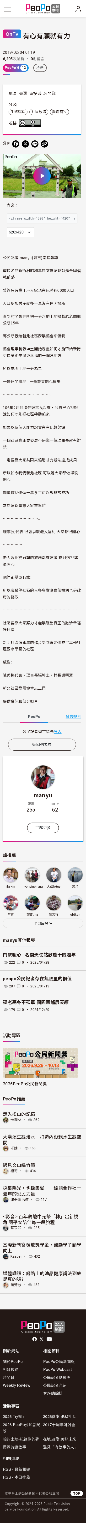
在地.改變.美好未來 (59, 1439)
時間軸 (9, 1377)
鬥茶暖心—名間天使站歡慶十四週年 (39, 955)
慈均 (75, 886)
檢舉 (40, 68)
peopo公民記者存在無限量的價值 (37, 978)
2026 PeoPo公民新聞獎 (21, 1428)
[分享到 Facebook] (15, 144)
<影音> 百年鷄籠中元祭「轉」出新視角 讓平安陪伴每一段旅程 (41, 1219)
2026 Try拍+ (13, 1416)
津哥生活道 (20, 1199)
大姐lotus (53, 886)
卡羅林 (16, 1120)
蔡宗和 (16, 1228)
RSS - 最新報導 (16, 1469)
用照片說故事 (14, 1447)
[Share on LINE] (34, 144)
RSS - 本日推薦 (16, 1477)
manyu (43, 795)
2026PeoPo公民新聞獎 (25, 1084)
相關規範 (10, 1369)
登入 (58, 731)
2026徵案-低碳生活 (60, 1416)
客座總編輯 (53, 1393)
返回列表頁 (42, 744)
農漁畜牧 (59, 112)
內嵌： (12, 205)
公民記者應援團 (56, 1377)
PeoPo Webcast (57, 1369)
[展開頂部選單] (78, 9)
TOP (76, 1493)
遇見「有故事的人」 (60, 1447)
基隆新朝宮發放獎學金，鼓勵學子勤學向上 (42, 1247)
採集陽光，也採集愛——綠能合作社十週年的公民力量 (42, 1190)
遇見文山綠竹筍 (19, 1165)
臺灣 (23, 93)
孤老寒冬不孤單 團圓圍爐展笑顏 (36, 1002)
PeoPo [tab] (34, 716)
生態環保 (18, 112)
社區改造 (39, 112)
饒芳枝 (16, 1285)
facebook (35, 1339)
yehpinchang (33, 886)
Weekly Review (16, 1385)
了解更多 (43, 827)
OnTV (12, 33)
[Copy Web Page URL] (44, 144)
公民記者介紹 (55, 1385)
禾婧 (14, 1148)
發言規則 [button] (73, 716)
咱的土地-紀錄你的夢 (21, 1439)
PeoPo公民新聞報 (59, 1361)
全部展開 (41, 923)
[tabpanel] (42, 731)
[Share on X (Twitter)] (25, 144)
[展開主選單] (7, 9)
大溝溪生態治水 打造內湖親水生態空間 (42, 1139)
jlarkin (10, 886)
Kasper (16, 1256)
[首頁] (43, 9)
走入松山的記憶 (19, 1114)
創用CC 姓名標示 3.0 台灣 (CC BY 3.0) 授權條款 (31, 123)
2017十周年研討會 (59, 1424)
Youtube (50, 1339)
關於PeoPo (13, 1361)
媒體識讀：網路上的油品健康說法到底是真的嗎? (42, 1276)
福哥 (14, 1171)
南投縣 (35, 93)
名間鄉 (49, 93)
